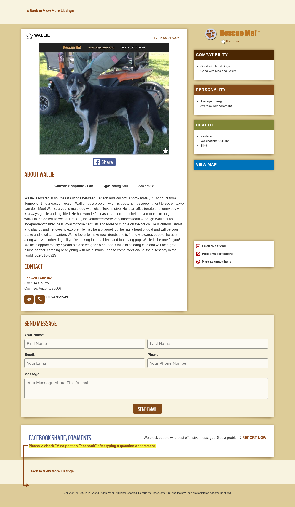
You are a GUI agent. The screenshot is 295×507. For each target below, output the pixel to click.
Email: (29, 354)
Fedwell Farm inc (38, 278)
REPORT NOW (254, 438)
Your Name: (34, 335)
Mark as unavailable (216, 261)
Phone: (154, 354)
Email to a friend (213, 246)
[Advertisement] (195, 11)
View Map (206, 164)
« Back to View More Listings (50, 11)
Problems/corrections (217, 253)
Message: (32, 374)
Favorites (233, 41)
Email (29, 299)
